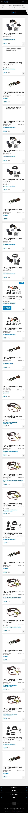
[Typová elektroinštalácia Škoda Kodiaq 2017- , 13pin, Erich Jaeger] (13, 411)
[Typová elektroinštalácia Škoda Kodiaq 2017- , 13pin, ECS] (13, 382)
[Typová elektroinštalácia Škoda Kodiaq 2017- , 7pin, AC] (13, 58)
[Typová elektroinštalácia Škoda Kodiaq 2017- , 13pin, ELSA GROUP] (13, 117)
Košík (23, 1)
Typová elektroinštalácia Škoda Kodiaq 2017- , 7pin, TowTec (12, 63)
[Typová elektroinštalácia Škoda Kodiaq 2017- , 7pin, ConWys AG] (13, 528)
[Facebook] (14, 803)
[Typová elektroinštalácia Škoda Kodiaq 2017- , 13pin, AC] (13, 29)
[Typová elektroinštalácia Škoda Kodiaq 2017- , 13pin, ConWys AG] (13, 292)
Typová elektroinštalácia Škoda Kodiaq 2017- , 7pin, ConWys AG (12, 534)
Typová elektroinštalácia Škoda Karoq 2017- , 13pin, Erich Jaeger (13, 592)
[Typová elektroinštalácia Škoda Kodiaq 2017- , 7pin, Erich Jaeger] (13, 440)
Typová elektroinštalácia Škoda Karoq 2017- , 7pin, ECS (13, 93)
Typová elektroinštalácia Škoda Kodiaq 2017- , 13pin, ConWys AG (12, 297)
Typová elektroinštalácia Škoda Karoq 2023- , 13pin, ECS (12, 358)
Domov (3, 5)
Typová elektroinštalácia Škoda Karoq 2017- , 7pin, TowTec (13, 180)
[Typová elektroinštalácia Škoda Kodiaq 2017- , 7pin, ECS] (13, 87)
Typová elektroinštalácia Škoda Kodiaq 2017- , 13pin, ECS (12, 387)
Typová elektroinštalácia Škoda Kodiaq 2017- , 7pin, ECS (12, 210)
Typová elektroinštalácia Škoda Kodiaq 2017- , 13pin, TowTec (12, 34)
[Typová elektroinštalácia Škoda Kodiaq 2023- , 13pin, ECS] (13, 353)
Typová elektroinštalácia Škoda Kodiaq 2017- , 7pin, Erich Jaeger (12, 475)
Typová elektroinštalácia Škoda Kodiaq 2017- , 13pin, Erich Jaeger (12, 416)
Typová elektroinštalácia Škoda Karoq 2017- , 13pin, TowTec (13, 151)
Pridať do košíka (23, 44)
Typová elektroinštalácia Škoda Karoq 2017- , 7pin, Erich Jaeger (13, 446)
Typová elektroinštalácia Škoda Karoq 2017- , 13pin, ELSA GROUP (13, 122)
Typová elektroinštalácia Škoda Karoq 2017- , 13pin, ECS (13, 563)
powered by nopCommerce (17, 811)
